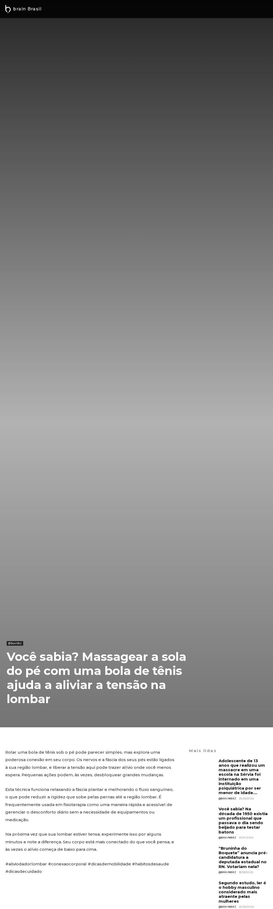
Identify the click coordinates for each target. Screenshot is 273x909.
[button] (262, 9)
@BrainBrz (15, 643)
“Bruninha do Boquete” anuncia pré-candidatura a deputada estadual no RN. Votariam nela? (243, 857)
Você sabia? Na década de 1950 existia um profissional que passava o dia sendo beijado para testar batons (243, 820)
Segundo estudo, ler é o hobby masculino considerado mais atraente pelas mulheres (242, 892)
